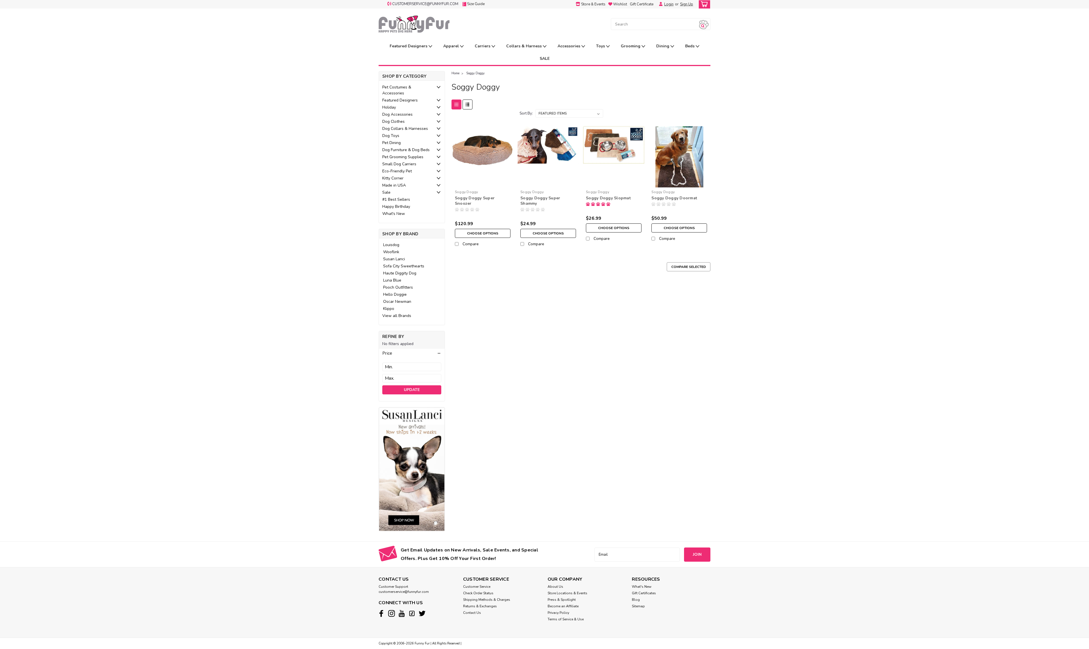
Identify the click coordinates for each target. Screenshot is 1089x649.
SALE (545, 58)
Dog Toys (390, 135)
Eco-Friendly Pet (397, 171)
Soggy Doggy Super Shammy (540, 200)
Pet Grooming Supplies (402, 157)
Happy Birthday (396, 206)
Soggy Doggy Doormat (674, 198)
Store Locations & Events (567, 593)
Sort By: (526, 113)
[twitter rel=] (422, 613)
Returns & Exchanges (480, 606)
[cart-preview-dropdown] (703, 4)
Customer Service (476, 586)
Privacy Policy (558, 612)
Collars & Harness (524, 46)
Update (412, 389)
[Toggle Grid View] (456, 104)
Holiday (389, 107)
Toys (601, 46)
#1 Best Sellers (396, 199)
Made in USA (394, 185)
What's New (393, 213)
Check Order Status (478, 593)
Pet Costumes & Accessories (396, 90)
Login (669, 4)
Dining (663, 46)
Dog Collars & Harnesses (405, 128)
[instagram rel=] (391, 613)
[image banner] (412, 469)
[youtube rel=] (401, 613)
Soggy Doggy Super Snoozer (475, 200)
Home (455, 73)
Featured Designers (409, 46)
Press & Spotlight (562, 599)
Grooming (631, 46)
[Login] (659, 4)
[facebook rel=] (381, 613)
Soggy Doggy (475, 73)
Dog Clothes (393, 121)
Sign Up (686, 4)
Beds (690, 46)
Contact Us (472, 612)
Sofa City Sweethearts (403, 266)
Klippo (388, 308)
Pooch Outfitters (398, 287)
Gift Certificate (641, 4)
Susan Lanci (394, 259)
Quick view (482, 183)
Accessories (569, 46)
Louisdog (391, 245)
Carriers (483, 46)
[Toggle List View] (467, 104)
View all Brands (396, 315)
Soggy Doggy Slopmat (608, 198)
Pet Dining (391, 142)
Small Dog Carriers (399, 164)
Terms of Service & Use (566, 619)
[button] (411, 353)
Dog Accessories (397, 114)
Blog (636, 599)
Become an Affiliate (563, 606)
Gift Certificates (644, 593)
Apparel (451, 46)
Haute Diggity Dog (399, 273)
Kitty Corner (393, 178)
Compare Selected (688, 267)
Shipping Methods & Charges (486, 599)
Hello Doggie (395, 294)
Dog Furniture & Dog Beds (406, 150)
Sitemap (638, 606)
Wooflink (391, 252)
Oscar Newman (397, 301)
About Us (555, 586)
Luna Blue (392, 280)
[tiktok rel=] (411, 613)
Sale (386, 192)
